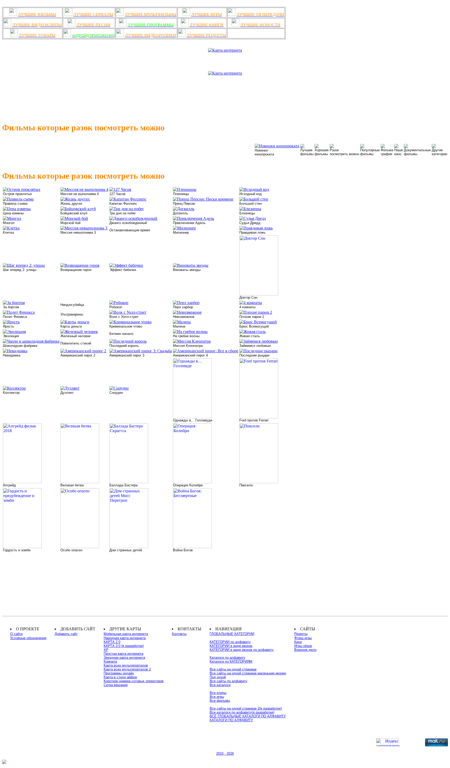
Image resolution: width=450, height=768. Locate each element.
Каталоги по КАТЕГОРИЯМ (231, 661)
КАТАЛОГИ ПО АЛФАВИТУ (231, 720)
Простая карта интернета (123, 654)
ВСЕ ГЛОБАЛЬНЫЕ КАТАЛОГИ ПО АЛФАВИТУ (248, 716)
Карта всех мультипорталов (126, 665)
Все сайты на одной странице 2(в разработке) (246, 708)
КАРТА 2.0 (112, 642)
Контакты (179, 634)
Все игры (217, 697)
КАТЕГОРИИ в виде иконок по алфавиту (242, 650)
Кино (298, 642)
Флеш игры (303, 638)
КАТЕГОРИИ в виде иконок (231, 646)
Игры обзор (303, 646)
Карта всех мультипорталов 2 (127, 669)
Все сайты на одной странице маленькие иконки (248, 673)
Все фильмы (220, 701)
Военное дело (305, 650)
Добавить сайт (66, 634)
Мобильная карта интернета (126, 634)
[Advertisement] (225, 96)
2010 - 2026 (225, 753)
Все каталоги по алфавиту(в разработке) (242, 712)
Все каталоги (220, 685)
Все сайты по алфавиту (228, 681)
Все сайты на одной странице (233, 669)
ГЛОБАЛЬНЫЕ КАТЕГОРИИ (232, 634)
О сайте (16, 634)
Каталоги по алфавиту (227, 658)
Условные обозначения (28, 638)
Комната (110, 661)
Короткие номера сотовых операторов (134, 681)
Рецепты (301, 634)
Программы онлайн (119, 673)
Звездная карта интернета (124, 658)
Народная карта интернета (125, 638)
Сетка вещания (116, 685)
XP (106, 650)
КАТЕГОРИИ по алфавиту (230, 642)
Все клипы (218, 693)
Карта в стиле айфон (120, 677)
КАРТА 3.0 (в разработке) (124, 646)
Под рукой (218, 677)
